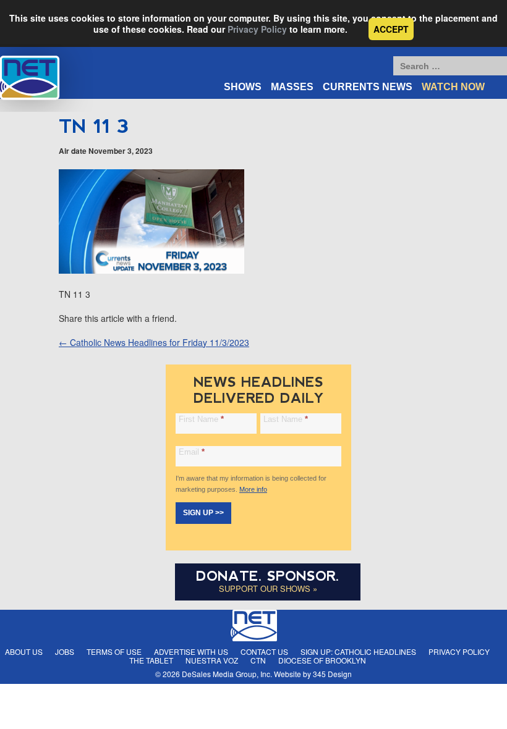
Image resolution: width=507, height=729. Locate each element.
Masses (292, 87)
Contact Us (264, 651)
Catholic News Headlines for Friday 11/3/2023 (154, 342)
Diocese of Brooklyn (322, 660)
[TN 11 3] (151, 270)
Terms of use (114, 651)
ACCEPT (391, 29)
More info (253, 489)
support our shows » (268, 588)
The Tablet (151, 660)
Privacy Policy (257, 29)
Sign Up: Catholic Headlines (358, 651)
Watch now (453, 87)
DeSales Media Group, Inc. (227, 673)
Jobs (64, 651)
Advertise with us (191, 651)
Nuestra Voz (211, 660)
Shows (243, 87)
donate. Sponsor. (267, 576)
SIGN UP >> (203, 512)
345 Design (332, 673)
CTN (258, 660)
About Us (24, 651)
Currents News (367, 87)
